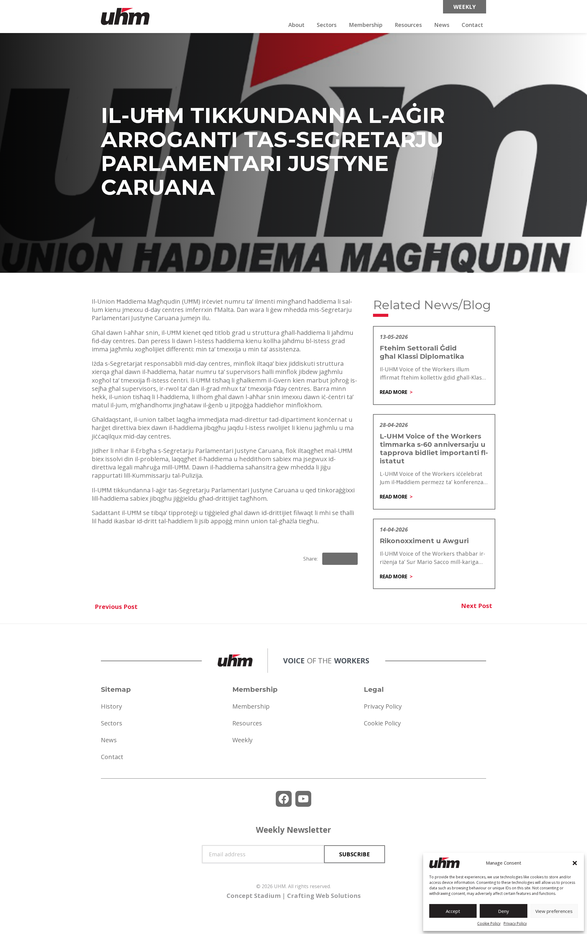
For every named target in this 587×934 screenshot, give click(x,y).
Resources (408, 24)
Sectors (327, 24)
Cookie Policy (488, 923)
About (296, 24)
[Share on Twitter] (350, 558)
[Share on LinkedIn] (340, 558)
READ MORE (393, 392)
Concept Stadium (254, 895)
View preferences (554, 911)
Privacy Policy (515, 923)
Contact (472, 24)
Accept (453, 911)
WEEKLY (464, 6)
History (111, 706)
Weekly (242, 740)
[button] (575, 863)
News (441, 24)
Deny (503, 911)
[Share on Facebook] (329, 558)
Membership (365, 24)
